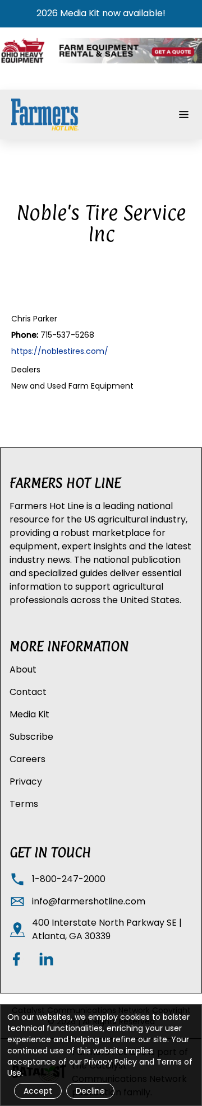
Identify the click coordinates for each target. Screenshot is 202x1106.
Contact (28, 691)
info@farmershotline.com (88, 901)
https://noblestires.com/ (59, 351)
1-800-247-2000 (68, 878)
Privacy (26, 781)
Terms (24, 803)
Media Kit (29, 714)
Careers (27, 759)
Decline (90, 1090)
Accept (38, 1090)
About (23, 669)
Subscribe (31, 736)
